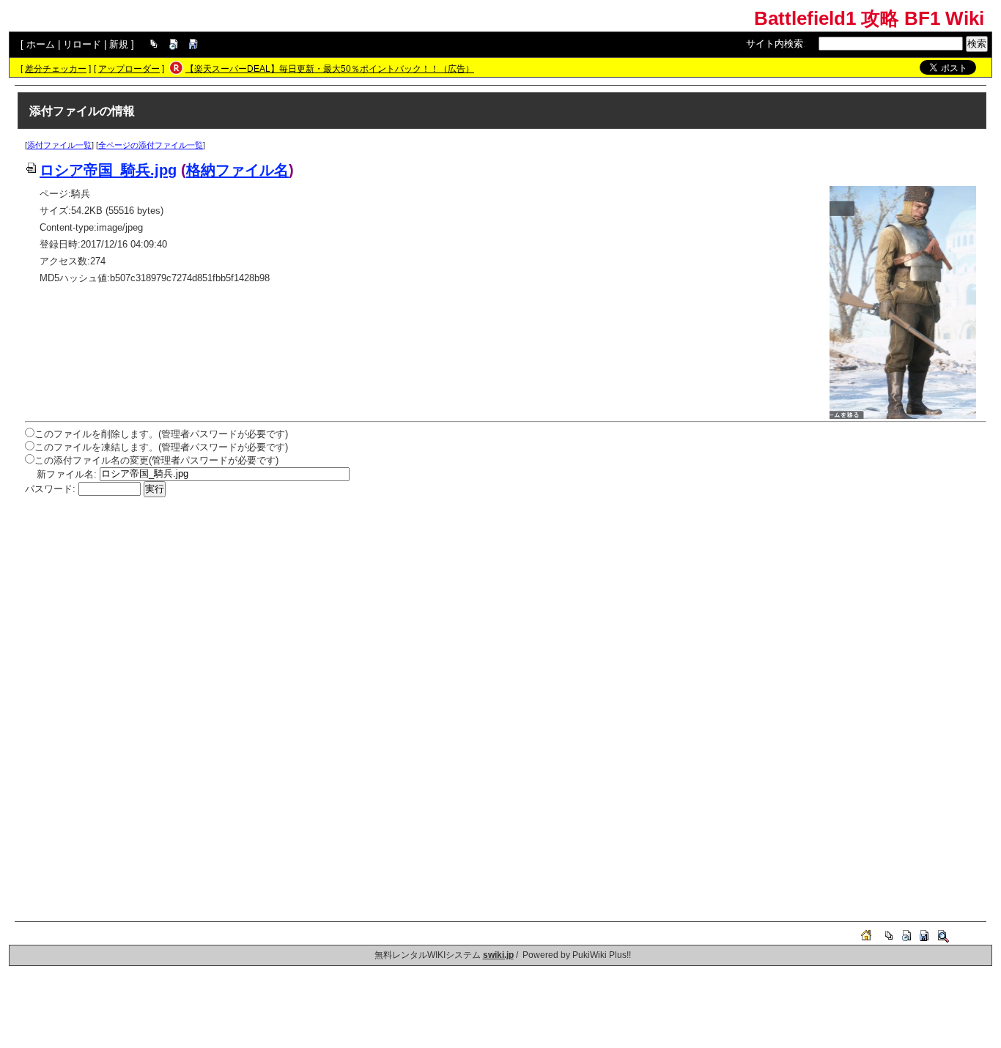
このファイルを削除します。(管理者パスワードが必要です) (161, 433)
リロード (82, 44)
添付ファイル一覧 (59, 145)
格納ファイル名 (237, 170)
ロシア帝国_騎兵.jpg (108, 170)
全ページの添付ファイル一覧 (150, 145)
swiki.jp (498, 955)
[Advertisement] (464, 607)
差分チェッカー (55, 69)
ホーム (40, 44)
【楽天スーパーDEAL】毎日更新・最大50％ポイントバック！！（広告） (329, 69)
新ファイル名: (67, 473)
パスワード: (50, 488)
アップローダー (129, 69)
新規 (118, 44)
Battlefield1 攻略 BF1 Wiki (869, 18)
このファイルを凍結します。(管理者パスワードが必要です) (161, 447)
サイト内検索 (774, 43)
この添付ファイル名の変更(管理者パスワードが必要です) (156, 460)
